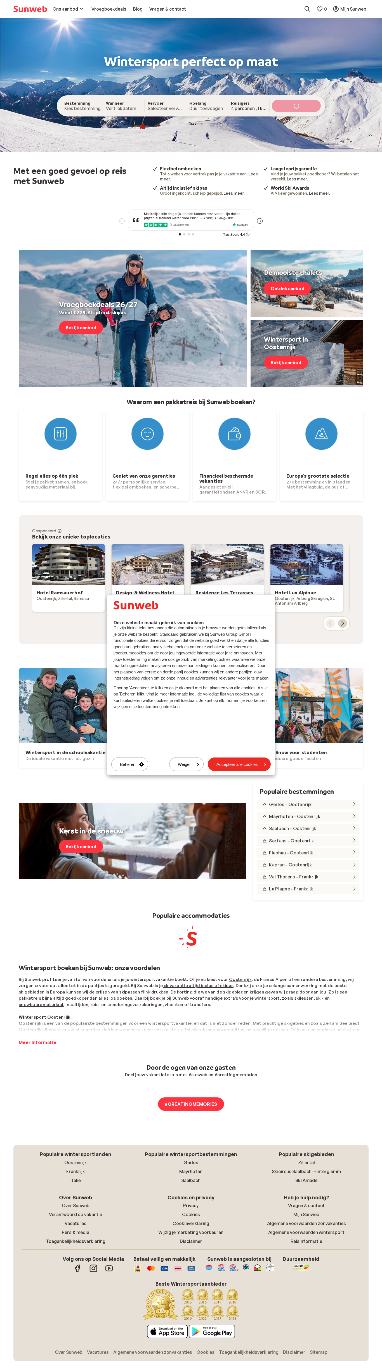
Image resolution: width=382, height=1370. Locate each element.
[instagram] (93, 1271)
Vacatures (75, 1223)
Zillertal (306, 1162)
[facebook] (77, 1271)
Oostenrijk (240, 979)
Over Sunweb (75, 1205)
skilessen (304, 998)
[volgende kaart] (342, 623)
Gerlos (190, 1162)
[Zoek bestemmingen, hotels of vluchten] (307, 9)
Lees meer (297, 179)
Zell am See (335, 1023)
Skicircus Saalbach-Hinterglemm (306, 1171)
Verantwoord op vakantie (75, 1214)
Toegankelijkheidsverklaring (75, 1241)
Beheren (127, 764)
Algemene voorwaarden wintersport (306, 1232)
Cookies (191, 1214)
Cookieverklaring (191, 1223)
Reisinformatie (306, 1241)
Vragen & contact (306, 1205)
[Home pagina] (30, 9)
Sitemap (318, 1352)
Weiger (184, 764)
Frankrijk (75, 1171)
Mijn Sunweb (306, 1214)
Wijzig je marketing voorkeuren (190, 1232)
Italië (75, 1180)
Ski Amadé (306, 1180)
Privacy (191, 1205)
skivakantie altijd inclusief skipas (198, 985)
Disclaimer (191, 1241)
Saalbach (191, 1180)
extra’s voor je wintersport (251, 998)
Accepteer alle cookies (237, 764)
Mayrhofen (190, 1171)
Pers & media (75, 1232)
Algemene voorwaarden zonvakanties (306, 1223)
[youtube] (109, 1271)
